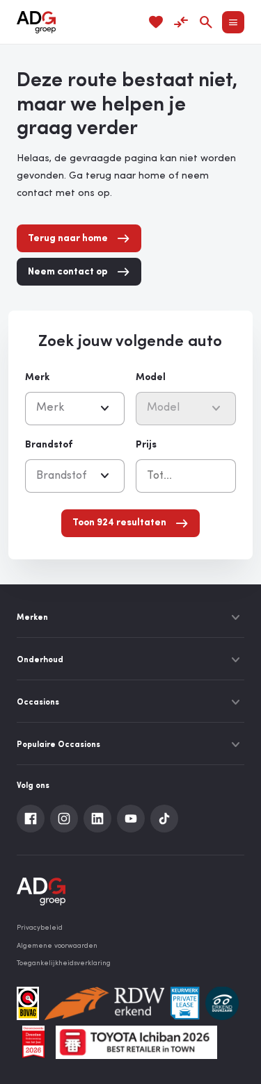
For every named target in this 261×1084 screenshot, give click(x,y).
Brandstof (48, 445)
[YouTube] (131, 818)
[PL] (185, 1003)
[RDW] (104, 1003)
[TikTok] (164, 818)
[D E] (222, 1003)
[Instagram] (64, 818)
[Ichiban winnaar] (136, 1042)
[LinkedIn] (97, 818)
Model (151, 377)
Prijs (146, 445)
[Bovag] (28, 1003)
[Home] (36, 22)
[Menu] (233, 22)
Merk (37, 377)
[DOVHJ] (33, 1042)
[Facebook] (31, 818)
